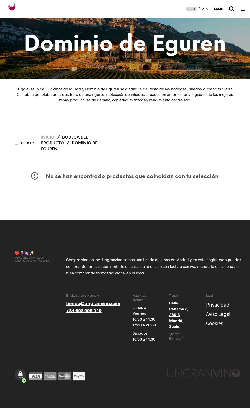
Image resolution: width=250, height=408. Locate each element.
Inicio (47, 137)
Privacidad (217, 305)
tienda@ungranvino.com (93, 303)
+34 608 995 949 (84, 310)
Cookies (214, 323)
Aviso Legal (218, 314)
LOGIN (219, 9)
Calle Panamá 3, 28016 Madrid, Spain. (178, 315)
